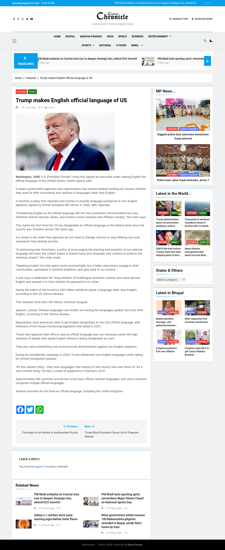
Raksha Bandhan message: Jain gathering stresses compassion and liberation (166, 325)
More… (135, 45)
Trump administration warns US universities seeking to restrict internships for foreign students (167, 226)
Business (137, 36)
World (122, 36)
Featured (21, 91)
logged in (39, 466)
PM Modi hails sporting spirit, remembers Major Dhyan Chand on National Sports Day (122, 498)
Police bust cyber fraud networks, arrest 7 (183, 180)
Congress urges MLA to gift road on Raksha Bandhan (197, 351)
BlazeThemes (135, 544)
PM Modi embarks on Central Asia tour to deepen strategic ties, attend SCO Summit (156, 3)
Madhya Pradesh (91, 36)
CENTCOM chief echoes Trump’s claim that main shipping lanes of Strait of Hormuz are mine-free (168, 255)
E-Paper (121, 45)
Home (57, 36)
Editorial (105, 45)
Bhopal (70, 36)
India (110, 36)
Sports (86, 45)
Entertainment (158, 36)
